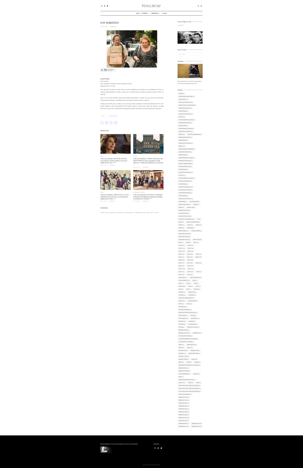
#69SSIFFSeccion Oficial (139, 192)
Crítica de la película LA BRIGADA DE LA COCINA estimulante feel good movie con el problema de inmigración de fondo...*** (114, 197)
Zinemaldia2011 (113, 116)
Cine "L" (103, 116)
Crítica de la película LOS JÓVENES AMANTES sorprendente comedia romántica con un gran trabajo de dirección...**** (113, 161)
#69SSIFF (135, 156)
